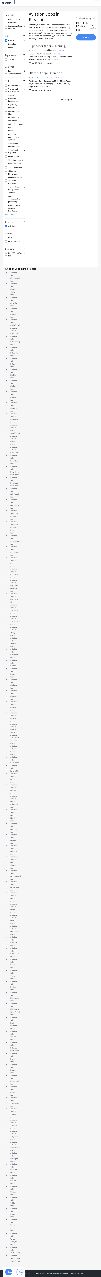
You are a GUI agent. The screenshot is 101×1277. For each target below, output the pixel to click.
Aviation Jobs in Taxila (13, 1250)
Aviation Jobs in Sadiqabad (14, 1100)
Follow (86, 37)
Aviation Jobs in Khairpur (13, 682)
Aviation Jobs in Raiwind (13, 1056)
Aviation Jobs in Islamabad (14, 596)
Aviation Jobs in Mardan (13, 837)
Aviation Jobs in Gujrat (13, 560)
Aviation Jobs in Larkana (13, 776)
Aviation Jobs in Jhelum (13, 641)
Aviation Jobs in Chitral (13, 439)
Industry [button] (9, 222)
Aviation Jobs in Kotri (13, 760)
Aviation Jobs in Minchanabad (15, 873)
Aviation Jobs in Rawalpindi (14, 1078)
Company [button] (9, 248)
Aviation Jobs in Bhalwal (13, 383)
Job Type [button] (9, 66)
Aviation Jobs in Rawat (13, 1089)
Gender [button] (8, 233)
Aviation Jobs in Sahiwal (13, 1111)
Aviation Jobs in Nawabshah (14, 951)
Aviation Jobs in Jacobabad (14, 608)
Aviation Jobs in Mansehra (14, 826)
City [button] (7, 36)
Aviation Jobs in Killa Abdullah (15, 738)
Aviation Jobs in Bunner (13, 394)
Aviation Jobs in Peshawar (14, 984)
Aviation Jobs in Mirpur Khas (15, 884)
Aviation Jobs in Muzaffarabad (15, 929)
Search (10, 1272)
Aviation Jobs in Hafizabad (14, 572)
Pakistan (61, 50)
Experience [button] (10, 55)
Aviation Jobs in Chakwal (13, 405)
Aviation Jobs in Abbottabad (15, 275)
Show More (9, 214)
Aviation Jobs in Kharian (13, 716)
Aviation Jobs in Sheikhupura (15, 1145)
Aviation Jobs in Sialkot (13, 1178)
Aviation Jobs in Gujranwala (14, 549)
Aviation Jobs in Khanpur (13, 704)
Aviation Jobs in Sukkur (13, 1200)
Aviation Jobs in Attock (13, 311)
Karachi (49, 77)
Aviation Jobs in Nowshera (14, 962)
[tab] (15, 15)
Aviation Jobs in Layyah (13, 788)
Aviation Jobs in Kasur (13, 671)
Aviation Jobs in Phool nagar (15, 995)
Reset (21, 1272)
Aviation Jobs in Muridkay (13, 907)
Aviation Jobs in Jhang (13, 630)
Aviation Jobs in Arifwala (13, 300)
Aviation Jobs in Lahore (13, 768)
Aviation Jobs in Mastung (13, 848)
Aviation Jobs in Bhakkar (13, 372)
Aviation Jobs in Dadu (13, 450)
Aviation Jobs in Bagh (13, 331)
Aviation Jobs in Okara (13, 973)
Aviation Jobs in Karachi (13, 663)
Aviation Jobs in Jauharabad (15, 619)
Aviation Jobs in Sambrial (13, 1123)
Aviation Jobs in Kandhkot (14, 652)
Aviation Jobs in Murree (13, 918)
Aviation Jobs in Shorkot (13, 1167)
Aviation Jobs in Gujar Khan (14, 538)
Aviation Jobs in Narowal (13, 940)
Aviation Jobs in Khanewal (14, 693)
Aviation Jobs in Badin (13, 322)
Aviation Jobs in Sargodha (14, 1134)
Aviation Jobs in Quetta (13, 1034)
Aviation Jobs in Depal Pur (14, 458)
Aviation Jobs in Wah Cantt (15, 1258)
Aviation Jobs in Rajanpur (13, 1067)
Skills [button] (7, 81)
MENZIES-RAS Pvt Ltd (37, 50)
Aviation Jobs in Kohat (13, 749)
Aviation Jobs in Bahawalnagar (15, 339)
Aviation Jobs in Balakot (13, 361)
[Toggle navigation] (97, 3)
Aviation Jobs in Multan (13, 896)
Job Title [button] (9, 15)
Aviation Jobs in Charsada (14, 416)
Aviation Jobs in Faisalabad (14, 491)
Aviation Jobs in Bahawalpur (14, 350)
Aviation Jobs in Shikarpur (14, 1156)
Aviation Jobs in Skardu (13, 1189)
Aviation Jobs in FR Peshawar (14, 513)
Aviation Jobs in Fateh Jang (14, 502)
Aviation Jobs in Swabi (13, 1211)
